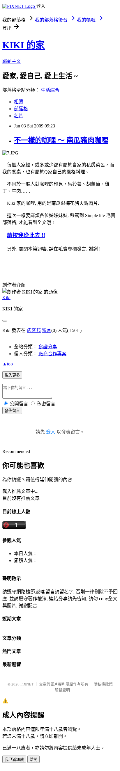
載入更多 (12, 375)
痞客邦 (34, 330)
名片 (18, 115)
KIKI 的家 (23, 45)
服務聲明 (62, 690)
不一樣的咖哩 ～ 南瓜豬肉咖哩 (61, 140)
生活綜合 (50, 90)
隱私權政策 (103, 684)
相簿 (18, 101)
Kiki (6, 297)
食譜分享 (47, 346)
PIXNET (26, 684)
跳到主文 (11, 61)
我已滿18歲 (14, 759)
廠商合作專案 (52, 353)
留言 (46, 330)
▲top (7, 363)
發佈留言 (12, 410)
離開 (33, 759)
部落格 (21, 108)
